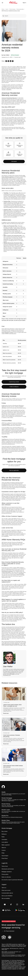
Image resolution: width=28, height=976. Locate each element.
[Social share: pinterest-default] (13, 61)
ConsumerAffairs (6, 424)
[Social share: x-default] (8, 61)
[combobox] (14, 16)
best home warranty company (13, 176)
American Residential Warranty (9, 98)
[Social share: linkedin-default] (10, 61)
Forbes (3, 405)
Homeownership (20, 9)
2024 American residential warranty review (11, 10)
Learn (7, 9)
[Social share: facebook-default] (6, 61)
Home (3, 9)
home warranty (10, 109)
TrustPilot (4, 439)
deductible (21, 573)
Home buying (12, 9)
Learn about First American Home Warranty (14, 643)
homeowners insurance (7, 571)
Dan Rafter (6, 55)
